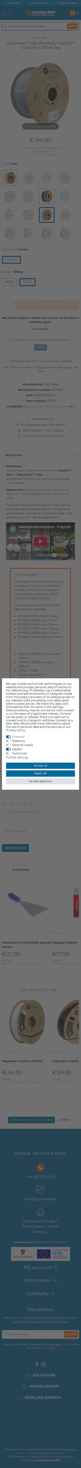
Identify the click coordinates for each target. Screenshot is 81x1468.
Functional (19, 753)
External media (22, 745)
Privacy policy (15, 730)
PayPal (17, 749)
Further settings (17, 757)
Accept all (40, 765)
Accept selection (40, 781)
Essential (18, 737)
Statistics (18, 741)
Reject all (40, 773)
